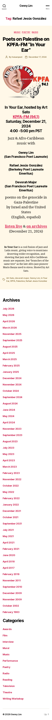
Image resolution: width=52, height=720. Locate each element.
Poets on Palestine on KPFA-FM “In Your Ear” (26, 44)
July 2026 (8, 308)
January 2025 (11, 371)
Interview (8, 641)
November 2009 (12, 599)
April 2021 (8, 542)
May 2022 (8, 492)
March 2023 (10, 466)
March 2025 (10, 359)
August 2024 (10, 403)
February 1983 (11, 612)
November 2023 (12, 428)
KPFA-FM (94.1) (26, 116)
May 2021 (8, 536)
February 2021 (11, 548)
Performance (10, 660)
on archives (36, 226)
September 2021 (12, 523)
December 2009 (12, 593)
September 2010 (12, 586)
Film (5, 635)
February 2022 (11, 498)
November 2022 (12, 479)
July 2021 (8, 530)
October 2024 (11, 390)
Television (9, 686)
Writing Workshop (13, 698)
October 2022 (11, 485)
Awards (7, 629)
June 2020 (9, 555)
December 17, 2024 (38, 57)
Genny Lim (25, 5)
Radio (35, 32)
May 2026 (8, 315)
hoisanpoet (17, 57)
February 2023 (11, 473)
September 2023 (12, 435)
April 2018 (9, 561)
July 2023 (8, 447)
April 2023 (9, 460)
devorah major (22, 278)
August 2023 (10, 441)
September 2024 (12, 397)
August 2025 (10, 346)
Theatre (7, 692)
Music (17, 32)
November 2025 (12, 334)
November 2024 (12, 384)
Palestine (20, 281)
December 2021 (12, 511)
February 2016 (11, 574)
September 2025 (12, 340)
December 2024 (12, 378)
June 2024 (9, 409)
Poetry (26, 32)
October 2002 (11, 605)
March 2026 (10, 327)
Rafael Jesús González (36, 281)
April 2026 (9, 321)
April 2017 (8, 567)
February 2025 (11, 365)
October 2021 (10, 517)
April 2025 (9, 353)
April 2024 (9, 422)
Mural (6, 648)
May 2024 (8, 416)
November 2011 (12, 580)
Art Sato (10, 278)
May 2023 (8, 454)
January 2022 (11, 504)
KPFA (12, 281)
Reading (7, 679)
